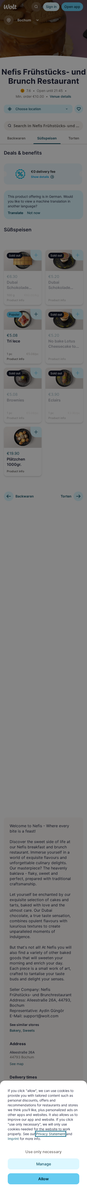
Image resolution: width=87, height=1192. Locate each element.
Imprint (13, 1139)
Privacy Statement (50, 1134)
